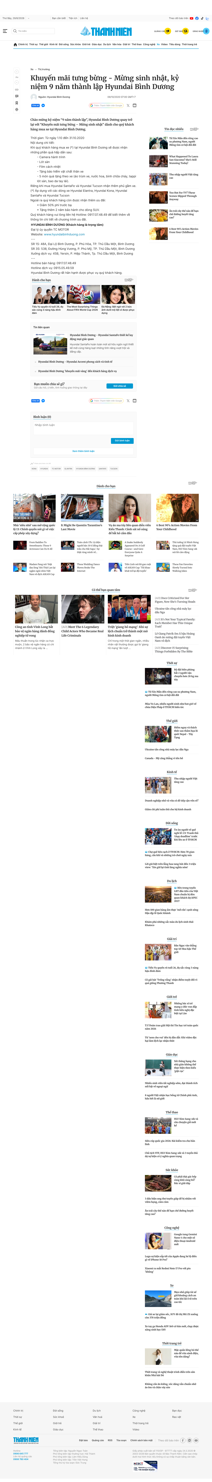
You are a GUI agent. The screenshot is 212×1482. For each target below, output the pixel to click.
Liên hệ (84, 18)
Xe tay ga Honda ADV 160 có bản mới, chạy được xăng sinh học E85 (172, 1328)
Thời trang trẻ (189, 44)
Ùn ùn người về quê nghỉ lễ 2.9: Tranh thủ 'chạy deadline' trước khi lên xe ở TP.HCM (186, 834)
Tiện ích (73, 18)
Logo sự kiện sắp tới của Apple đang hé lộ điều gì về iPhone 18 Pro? (171, 1258)
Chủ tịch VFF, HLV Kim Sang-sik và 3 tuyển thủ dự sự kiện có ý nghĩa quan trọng (171, 1154)
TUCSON (113, 469)
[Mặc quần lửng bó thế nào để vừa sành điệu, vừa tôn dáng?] (158, 1356)
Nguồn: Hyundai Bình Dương (54, 97)
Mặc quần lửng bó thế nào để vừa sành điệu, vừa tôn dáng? (186, 1353)
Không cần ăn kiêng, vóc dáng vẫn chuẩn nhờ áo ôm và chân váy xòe (170, 1386)
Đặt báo (83, 1440)
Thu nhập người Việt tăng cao (185, 780)
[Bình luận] (16, 96)
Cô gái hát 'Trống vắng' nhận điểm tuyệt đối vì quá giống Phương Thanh (171, 981)
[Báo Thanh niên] (25, 1440)
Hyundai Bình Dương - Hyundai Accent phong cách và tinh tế (75, 361)
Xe (158, 44)
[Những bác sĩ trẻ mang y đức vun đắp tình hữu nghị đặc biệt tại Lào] (158, 1010)
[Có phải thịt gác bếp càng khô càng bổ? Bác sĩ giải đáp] (158, 1183)
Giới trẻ (86, 44)
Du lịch (107, 44)
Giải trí (126, 44)
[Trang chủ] (15, 44)
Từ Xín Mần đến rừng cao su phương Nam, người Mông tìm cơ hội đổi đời (170, 693)
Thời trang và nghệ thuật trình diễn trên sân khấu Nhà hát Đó (170, 1374)
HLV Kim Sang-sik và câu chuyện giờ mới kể (186, 1122)
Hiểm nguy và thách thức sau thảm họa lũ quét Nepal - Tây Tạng (186, 732)
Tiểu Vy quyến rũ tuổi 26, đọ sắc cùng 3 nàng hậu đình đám (171, 969)
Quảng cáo (98, 1440)
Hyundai (44, 469)
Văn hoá (97, 1416)
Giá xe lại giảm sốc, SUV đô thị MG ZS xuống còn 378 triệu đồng (171, 1316)
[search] (33, 31)
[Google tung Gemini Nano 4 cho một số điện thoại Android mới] (158, 1241)
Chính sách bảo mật (141, 1440)
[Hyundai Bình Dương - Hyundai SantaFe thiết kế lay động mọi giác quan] (50, 343)
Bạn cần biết (59, 18)
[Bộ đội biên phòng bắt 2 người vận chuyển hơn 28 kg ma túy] (158, 676)
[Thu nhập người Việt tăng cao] (158, 785)
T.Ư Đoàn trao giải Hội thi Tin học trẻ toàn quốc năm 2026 (171, 1027)
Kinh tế (53, 44)
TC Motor (56, 469)
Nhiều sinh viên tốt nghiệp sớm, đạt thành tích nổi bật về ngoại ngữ (171, 1085)
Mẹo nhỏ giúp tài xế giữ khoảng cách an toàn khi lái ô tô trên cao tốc (185, 1297)
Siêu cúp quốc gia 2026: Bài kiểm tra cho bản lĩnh (170, 1142)
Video (164, 44)
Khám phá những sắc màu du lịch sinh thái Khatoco (169, 923)
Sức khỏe (75, 44)
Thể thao (137, 44)
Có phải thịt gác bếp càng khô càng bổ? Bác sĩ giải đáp (185, 1180)
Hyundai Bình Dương (85, 469)
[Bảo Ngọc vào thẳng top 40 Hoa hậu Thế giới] (158, 952)
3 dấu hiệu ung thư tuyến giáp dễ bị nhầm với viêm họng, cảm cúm (170, 1200)
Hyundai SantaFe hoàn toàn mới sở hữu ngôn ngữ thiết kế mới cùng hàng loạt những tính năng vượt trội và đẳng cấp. (102, 348)
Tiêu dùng (174, 44)
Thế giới (43, 44)
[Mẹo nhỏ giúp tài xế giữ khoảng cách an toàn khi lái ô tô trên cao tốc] (158, 1298)
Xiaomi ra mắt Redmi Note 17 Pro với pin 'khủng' (168, 1270)
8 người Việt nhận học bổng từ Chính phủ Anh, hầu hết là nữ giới (171, 1097)
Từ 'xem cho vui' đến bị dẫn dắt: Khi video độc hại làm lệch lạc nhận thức (171, 1039)
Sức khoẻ (58, 1416)
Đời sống (64, 44)
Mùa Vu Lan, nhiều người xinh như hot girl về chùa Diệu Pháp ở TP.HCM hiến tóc (170, 705)
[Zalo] (208, 18)
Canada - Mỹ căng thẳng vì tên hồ (164, 758)
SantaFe (102, 469)
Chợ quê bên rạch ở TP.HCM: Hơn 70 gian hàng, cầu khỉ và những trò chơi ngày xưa (169, 853)
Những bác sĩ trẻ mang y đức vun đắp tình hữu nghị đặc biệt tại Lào (185, 1008)
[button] (17, 72)
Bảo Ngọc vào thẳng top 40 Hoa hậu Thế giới (185, 949)
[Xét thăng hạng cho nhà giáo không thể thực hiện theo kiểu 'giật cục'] (158, 1068)
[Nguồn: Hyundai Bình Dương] (33, 97)
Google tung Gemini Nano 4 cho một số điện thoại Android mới (185, 1239)
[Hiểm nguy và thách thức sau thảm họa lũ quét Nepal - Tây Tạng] (158, 734)
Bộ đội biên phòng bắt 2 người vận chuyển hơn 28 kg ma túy (186, 674)
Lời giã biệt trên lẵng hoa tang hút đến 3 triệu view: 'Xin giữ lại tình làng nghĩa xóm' (170, 866)
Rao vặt (176, 1416)
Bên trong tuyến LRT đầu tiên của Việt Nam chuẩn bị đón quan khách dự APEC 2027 (186, 894)
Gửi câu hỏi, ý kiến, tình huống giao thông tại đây (60, 387)
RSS (110, 1440)
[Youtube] (192, 18)
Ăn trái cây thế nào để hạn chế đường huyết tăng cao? (169, 1212)
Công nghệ (149, 44)
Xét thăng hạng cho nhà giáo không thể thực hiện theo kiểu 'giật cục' (185, 1066)
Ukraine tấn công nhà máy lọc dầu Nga (166, 749)
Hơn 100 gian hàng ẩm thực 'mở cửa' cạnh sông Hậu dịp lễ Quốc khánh (171, 911)
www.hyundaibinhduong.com (64, 234)
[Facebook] (197, 18)
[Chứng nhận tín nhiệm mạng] (144, 1466)
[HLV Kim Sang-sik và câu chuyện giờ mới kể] (158, 1125)
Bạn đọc (177, 1410)
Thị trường (44, 69)
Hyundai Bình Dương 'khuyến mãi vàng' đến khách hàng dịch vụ (77, 371)
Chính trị (23, 44)
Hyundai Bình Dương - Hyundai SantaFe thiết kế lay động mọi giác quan (101, 337)
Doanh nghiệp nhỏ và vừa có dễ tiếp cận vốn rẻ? (171, 800)
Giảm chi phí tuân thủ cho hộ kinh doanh (168, 809)
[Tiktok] (202, 18)
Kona (34, 469)
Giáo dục (97, 44)
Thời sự (33, 44)
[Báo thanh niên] (106, 31)
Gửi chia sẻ (119, 386)
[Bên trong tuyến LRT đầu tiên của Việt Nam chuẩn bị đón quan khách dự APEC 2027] (158, 894)
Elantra (68, 469)
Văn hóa (116, 44)
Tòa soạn (121, 1440)
